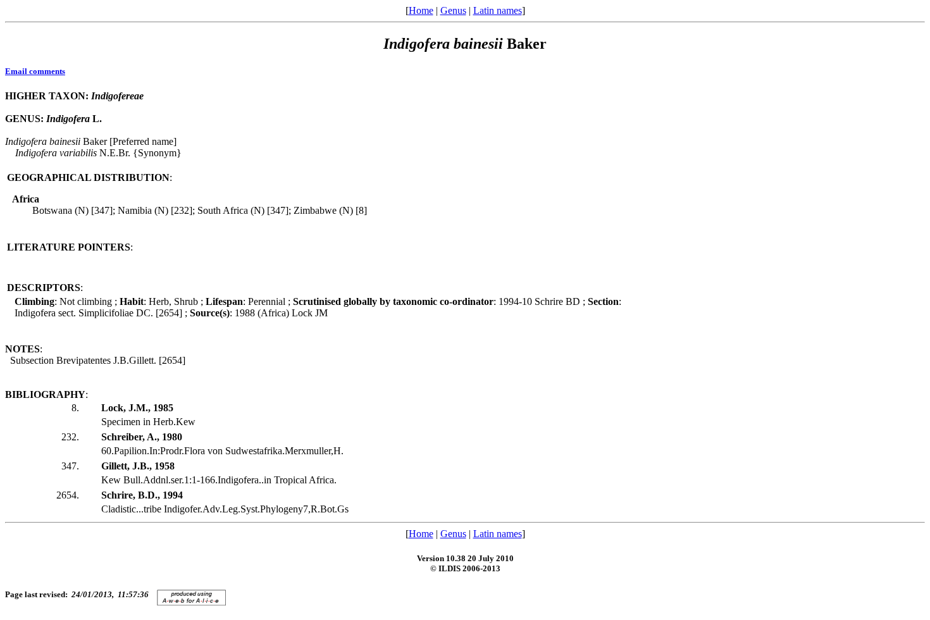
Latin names (497, 10)
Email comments (35, 71)
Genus (453, 10)
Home (421, 10)
